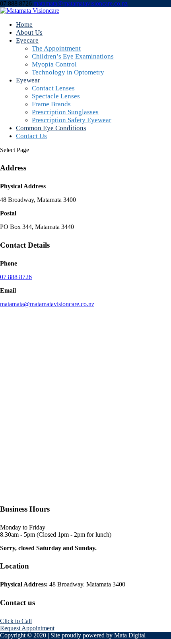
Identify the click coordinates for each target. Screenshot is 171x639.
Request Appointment (27, 628)
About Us (29, 32)
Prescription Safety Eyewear (71, 120)
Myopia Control (54, 64)
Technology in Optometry (68, 72)
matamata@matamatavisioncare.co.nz (47, 304)
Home (24, 24)
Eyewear (28, 80)
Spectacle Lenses (56, 96)
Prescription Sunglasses (65, 112)
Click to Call (16, 621)
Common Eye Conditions (51, 128)
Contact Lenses (53, 88)
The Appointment (56, 48)
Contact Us (31, 136)
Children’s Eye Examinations (73, 56)
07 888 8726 (16, 277)
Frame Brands (51, 104)
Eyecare (27, 40)
